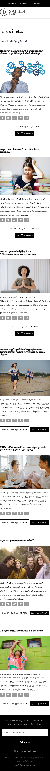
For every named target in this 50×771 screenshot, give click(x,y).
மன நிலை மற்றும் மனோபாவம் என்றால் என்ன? (22, 630)
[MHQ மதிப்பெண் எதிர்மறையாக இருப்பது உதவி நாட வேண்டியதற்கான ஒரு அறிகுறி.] (25, 472)
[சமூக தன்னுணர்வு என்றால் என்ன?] (25, 562)
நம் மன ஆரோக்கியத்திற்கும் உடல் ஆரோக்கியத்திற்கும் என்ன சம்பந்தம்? (18, 252)
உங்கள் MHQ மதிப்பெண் (15, 41)
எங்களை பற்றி (39, 3)
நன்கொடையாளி (25, 3)
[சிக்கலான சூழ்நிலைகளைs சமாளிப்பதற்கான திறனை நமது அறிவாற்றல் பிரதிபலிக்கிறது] (25, 76)
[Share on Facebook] (2, 118)
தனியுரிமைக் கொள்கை (25, 765)
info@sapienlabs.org (26, 751)
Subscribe (25, 742)
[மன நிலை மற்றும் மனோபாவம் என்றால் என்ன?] (25, 653)
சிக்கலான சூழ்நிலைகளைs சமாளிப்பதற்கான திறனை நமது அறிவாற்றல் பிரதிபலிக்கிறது (21, 52)
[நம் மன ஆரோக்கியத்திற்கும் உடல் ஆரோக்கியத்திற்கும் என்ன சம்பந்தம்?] (25, 276)
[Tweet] (9, 118)
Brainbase (12, 3)
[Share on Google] (15, 118)
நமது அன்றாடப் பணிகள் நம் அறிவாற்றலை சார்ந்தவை (20, 150)
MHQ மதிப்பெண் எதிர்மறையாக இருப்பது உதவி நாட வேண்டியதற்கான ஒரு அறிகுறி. (23, 448)
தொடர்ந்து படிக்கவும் (25, 133)
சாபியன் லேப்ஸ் (18, 757)
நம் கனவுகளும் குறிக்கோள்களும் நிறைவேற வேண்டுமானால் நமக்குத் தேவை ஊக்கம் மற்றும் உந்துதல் (23, 352)
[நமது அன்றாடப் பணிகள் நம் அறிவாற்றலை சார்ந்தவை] (25, 176)
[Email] (27, 118)
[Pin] (21, 118)
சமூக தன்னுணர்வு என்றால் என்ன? (17, 540)
